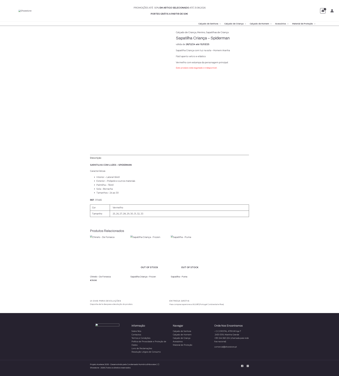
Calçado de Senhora (208, 24)
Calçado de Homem (259, 24)
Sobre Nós (136, 331)
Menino (201, 32)
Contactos (136, 334)
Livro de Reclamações (141, 348)
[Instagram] (248, 366)
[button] (219, 24)
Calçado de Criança (234, 24)
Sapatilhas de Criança (217, 32)
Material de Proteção (302, 24)
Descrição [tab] (95, 158)
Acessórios (280, 24)
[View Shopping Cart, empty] (323, 11)
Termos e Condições (140, 338)
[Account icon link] (332, 10)
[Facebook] (242, 366)
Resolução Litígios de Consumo (146, 352)
